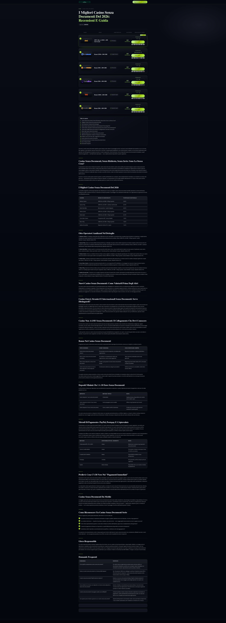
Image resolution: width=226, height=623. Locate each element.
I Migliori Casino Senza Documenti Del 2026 (91, 122)
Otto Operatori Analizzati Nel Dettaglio (90, 124)
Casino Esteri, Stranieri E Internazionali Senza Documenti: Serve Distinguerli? (99, 127)
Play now (137, 41)
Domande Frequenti (86, 143)
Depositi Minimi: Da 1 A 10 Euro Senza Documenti (93, 133)
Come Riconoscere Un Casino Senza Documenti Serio (93, 140)
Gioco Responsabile (86, 141)
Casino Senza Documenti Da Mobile (90, 138)
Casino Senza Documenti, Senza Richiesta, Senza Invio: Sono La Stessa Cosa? (99, 120)
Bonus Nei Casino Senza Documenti (90, 131)
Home (80, 8)
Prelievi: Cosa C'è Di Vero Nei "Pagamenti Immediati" (93, 136)
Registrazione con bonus (140, 2)
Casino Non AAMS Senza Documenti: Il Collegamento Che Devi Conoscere (98, 129)
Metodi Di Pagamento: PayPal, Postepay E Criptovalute (94, 134)
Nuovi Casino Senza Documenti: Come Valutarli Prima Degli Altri (96, 126)
